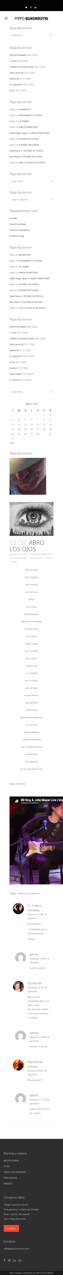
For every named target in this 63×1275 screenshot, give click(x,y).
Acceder (13, 218)
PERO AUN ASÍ (17, 72)
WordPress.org (17, 236)
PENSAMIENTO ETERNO (30, 115)
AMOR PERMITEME (28, 127)
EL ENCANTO (16, 84)
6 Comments (36, 558)
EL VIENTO (15, 379)
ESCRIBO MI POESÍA (29, 138)
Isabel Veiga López (18, 133)
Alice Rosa (14, 156)
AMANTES (14, 78)
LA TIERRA (24, 121)
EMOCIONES (16, 374)
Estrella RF (35, 983)
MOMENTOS (25, 109)
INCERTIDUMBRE (18, 55)
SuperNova (15, 150)
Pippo (24, 558)
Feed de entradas (18, 224)
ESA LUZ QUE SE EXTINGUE (32, 162)
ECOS (12, 90)
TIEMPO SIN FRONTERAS (22, 66)
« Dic (12, 442)
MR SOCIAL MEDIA (44, 1272)
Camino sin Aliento (28, 893)
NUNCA (13, 368)
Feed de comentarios (20, 230)
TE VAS (13, 61)
